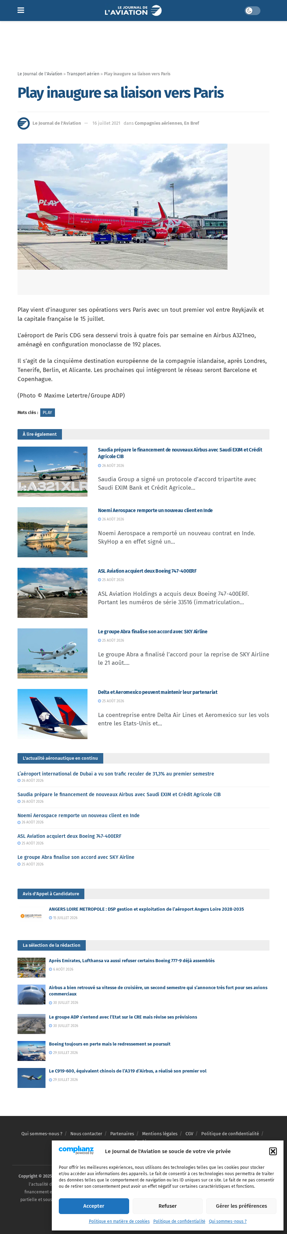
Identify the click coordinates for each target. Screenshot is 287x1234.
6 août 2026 (62, 969)
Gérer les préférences (241, 1206)
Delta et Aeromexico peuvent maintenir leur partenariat (157, 692)
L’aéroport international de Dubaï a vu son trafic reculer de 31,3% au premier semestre (116, 774)
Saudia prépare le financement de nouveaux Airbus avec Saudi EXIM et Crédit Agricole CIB (119, 795)
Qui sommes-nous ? (228, 1221)
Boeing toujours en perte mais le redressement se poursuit (109, 1044)
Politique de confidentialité (179, 1221)
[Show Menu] (21, 10)
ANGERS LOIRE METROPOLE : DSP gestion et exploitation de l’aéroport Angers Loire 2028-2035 (146, 909)
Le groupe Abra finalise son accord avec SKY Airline (153, 632)
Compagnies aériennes (158, 123)
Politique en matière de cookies (119, 1221)
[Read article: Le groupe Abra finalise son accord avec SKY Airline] (53, 653)
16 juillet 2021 (106, 123)
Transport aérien (83, 73)
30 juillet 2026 (65, 1003)
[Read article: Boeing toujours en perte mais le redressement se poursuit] (32, 1051)
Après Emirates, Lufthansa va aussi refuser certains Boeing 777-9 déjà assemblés (132, 960)
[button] (273, 1151)
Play (47, 412)
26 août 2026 (112, 466)
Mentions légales (159, 1133)
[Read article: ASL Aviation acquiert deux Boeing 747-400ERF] (53, 593)
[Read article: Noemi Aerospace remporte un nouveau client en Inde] (53, 532)
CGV (189, 1133)
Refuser (168, 1206)
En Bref (191, 123)
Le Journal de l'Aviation (40, 73)
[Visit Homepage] (134, 11)
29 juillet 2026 (65, 1053)
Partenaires (122, 1133)
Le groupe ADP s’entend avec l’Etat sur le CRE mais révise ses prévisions (123, 1017)
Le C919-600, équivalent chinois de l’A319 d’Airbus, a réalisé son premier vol (127, 1071)
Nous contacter (86, 1133)
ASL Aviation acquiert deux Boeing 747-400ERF (147, 571)
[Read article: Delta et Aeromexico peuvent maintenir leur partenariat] (53, 714)
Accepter (93, 1206)
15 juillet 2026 (64, 918)
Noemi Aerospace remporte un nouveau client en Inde (155, 510)
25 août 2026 (112, 580)
